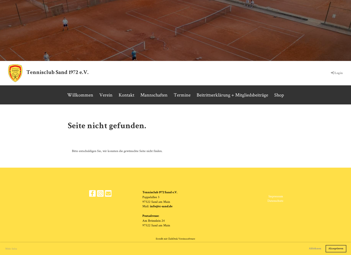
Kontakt (126, 95)
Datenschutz (275, 201)
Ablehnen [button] (315, 248)
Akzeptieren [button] (335, 248)
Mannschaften (154, 95)
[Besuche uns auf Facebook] (92, 194)
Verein (106, 95)
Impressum (276, 196)
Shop (279, 95)
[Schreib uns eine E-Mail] (108, 194)
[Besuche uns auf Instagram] (100, 194)
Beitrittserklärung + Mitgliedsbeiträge (232, 95)
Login (339, 73)
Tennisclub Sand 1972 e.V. (57, 73)
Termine (182, 95)
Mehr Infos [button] (11, 248)
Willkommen (80, 95)
